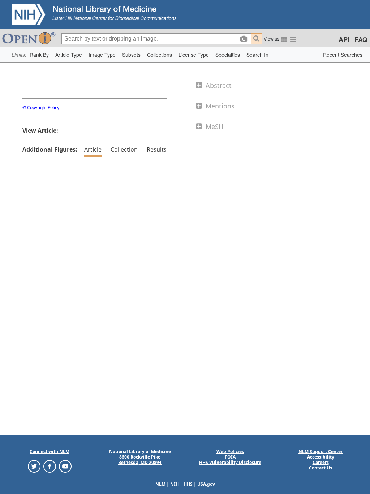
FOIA (230, 457)
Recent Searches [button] (342, 54)
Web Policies (230, 451)
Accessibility (320, 457)
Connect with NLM (49, 451)
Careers (321, 462)
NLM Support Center (320, 451)
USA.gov (206, 484)
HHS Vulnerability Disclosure (230, 462)
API (344, 39)
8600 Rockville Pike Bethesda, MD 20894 (140, 459)
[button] (39, 54)
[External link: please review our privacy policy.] (34, 466)
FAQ (360, 39)
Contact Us (320, 468)
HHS (188, 484)
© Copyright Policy (40, 108)
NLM (160, 484)
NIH (174, 484)
